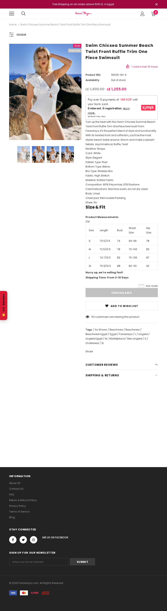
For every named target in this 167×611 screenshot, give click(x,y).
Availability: (93, 80)
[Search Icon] (23, 14)
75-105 (133, 257)
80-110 (133, 266)
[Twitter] (23, 539)
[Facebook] (12, 539)
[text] (122, 144)
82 (147, 249)
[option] (45, 92)
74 (118, 241)
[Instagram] (33, 539)
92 (147, 266)
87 (147, 257)
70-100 (133, 249)
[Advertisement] (83, 417)
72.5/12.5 (105, 249)
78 (147, 241)
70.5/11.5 (105, 241)
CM (88, 221)
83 (118, 257)
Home (12, 24)
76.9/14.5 (105, 266)
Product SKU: (93, 75)
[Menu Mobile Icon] (11, 13)
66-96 (133, 241)
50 (93, 317)
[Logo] (83, 13)
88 (118, 266)
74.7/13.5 (105, 257)
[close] (156, 5)
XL (90, 266)
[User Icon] (142, 14)
